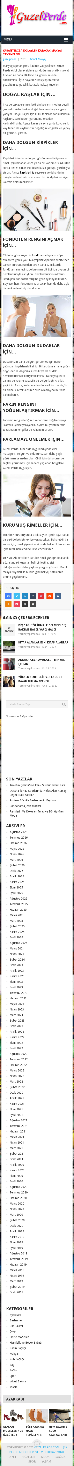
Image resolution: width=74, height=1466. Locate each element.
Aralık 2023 (17, 970)
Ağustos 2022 (18, 1053)
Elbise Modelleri (19, 1337)
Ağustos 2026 (18, 832)
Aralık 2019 (17, 1231)
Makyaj (42, 59)
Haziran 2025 (18, 909)
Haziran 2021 (18, 1131)
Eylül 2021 (16, 1114)
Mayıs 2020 (17, 1203)
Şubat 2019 (17, 1286)
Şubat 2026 (17, 865)
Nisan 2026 (17, 854)
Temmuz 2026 (19, 837)
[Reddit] (49, 596)
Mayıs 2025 (17, 915)
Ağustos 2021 (18, 1120)
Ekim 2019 (16, 1242)
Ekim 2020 (16, 1175)
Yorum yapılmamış (29, 634)
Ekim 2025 (16, 887)
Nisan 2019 (17, 1275)
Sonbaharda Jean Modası (25, 806)
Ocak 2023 (16, 1026)
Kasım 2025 (17, 882)
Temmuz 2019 (19, 1259)
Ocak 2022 (16, 1092)
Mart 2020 (16, 1214)
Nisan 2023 (17, 1009)
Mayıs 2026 (17, 848)
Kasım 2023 (17, 976)
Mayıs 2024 (17, 948)
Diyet (13, 1331)
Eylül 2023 (16, 987)
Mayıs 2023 (17, 1004)
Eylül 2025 (16, 893)
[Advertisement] (37, 744)
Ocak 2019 (16, 1292)
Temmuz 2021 (19, 1126)
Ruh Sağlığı (17, 1359)
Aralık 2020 (17, 1164)
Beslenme (16, 1320)
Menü (8, 39)
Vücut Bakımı (18, 1381)
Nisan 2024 (17, 954)
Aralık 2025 (17, 876)
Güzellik (28, 1456)
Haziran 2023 (18, 998)
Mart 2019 (16, 1281)
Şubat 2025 (17, 926)
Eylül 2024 (16, 937)
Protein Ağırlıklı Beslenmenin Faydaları (33, 800)
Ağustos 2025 (18, 898)
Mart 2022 (16, 1081)
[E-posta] (25, 604)
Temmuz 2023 (19, 992)
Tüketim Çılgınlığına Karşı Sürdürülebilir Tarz (37, 785)
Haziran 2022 (18, 1065)
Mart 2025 (16, 920)
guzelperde (9, 59)
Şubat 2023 (17, 1020)
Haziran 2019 (18, 1264)
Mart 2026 (16, 859)
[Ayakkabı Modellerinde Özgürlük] (14, 1416)
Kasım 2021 (17, 1103)
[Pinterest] (41, 596)
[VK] (57, 596)
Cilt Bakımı (16, 1326)
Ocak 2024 (16, 965)
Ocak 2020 (16, 1225)
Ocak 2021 (16, 1159)
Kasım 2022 (17, 1037)
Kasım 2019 (17, 1236)
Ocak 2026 (16, 870)
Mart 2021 (16, 1148)
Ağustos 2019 (18, 1253)
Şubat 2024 (17, 959)
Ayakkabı (15, 1314)
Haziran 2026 (18, 843)
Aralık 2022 (17, 1031)
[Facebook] (8, 596)
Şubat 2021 (17, 1153)
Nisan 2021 (17, 1142)
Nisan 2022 (17, 1076)
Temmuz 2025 (19, 904)
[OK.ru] (8, 604)
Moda (45, 1456)
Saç (12, 1364)
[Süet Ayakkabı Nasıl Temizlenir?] (36, 1416)
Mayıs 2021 (17, 1137)
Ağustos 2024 (18, 943)
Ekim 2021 (16, 1109)
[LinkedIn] (25, 596)
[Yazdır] (33, 604)
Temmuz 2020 (19, 1192)
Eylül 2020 (16, 1181)
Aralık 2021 (17, 1098)
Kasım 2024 (17, 931)
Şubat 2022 (17, 1087)
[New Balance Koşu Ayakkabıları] (60, 1416)
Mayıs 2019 (17, 1270)
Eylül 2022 (16, 1048)
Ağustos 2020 (18, 1187)
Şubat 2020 (17, 1220)
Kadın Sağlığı (18, 1348)
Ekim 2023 (16, 981)
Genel (33, 59)
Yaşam (13, 1387)
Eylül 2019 (16, 1248)
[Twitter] (16, 596)
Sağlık (13, 1370)
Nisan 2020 (17, 1209)
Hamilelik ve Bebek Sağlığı (26, 1342)
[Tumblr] (33, 596)
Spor (13, 1375)
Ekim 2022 (16, 1042)
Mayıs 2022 (17, 1070)
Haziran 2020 (18, 1198)
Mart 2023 (16, 1015)
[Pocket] (16, 604)
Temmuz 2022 (19, 1059)
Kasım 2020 (17, 1170)
